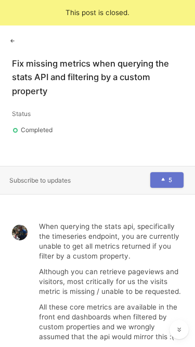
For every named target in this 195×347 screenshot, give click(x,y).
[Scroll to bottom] (179, 330)
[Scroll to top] (179, 306)
